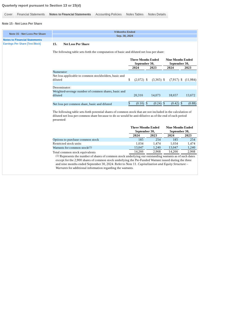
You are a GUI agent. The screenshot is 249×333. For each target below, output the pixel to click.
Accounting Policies (109, 14)
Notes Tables (134, 14)
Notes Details (157, 14)
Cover (8, 14)
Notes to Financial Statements (70, 14)
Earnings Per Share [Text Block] (22, 43)
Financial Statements (31, 14)
